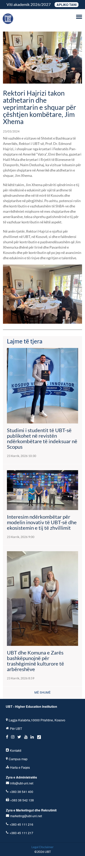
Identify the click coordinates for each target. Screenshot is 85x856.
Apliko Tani (66, 4)
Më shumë (42, 692)
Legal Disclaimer (42, 847)
